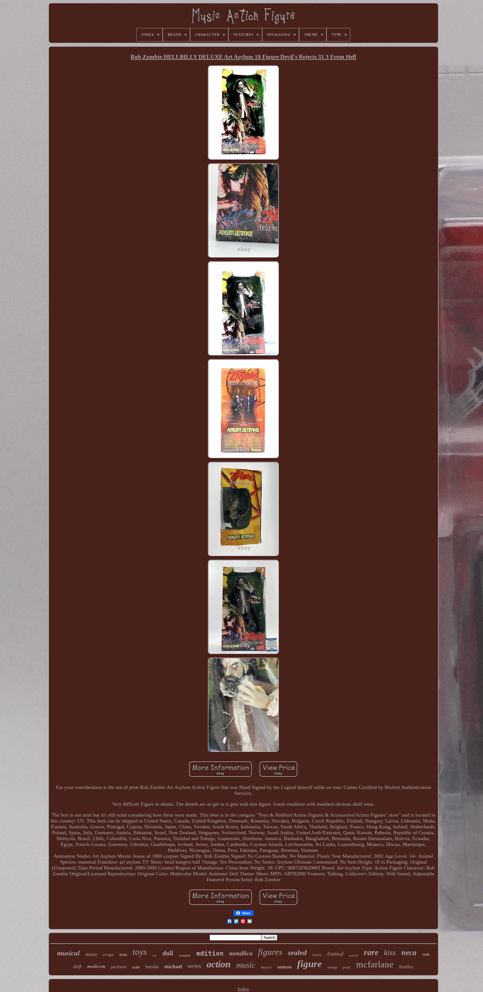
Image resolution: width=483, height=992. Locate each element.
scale (136, 967)
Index (243, 989)
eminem (284, 967)
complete (185, 955)
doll (167, 953)
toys (139, 952)
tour (154, 955)
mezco (266, 967)
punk (347, 967)
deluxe (91, 954)
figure (309, 963)
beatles (406, 966)
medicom (96, 966)
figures (270, 952)
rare (371, 952)
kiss (390, 952)
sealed (297, 953)
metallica (240, 953)
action (219, 964)
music (245, 964)
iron (123, 954)
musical (68, 953)
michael (173, 966)
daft (77, 966)
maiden (353, 955)
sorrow (317, 955)
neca (408, 952)
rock (426, 954)
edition (210, 953)
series (194, 966)
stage (108, 955)
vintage (332, 967)
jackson (118, 966)
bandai (152, 966)
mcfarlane (375, 964)
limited (335, 954)
